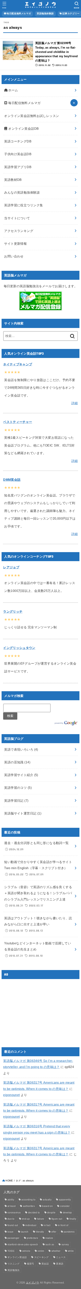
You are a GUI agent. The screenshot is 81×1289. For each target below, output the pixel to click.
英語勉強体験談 (45, 13)
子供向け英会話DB (17, 154)
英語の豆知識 (17, 762)
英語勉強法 (13, 1270)
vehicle (26, 1251)
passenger (13, 1238)
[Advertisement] (36, 1009)
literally (40, 1231)
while (71, 1251)
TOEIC (11, 1251)
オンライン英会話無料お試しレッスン (31, 116)
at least (11, 1206)
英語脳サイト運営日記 (22, 813)
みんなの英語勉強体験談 (22, 192)
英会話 (45, 1263)
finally (72, 1218)
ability (10, 1199)
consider (65, 1206)
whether (56, 1251)
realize (49, 1238)
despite (51, 1212)
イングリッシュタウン (19, 647)
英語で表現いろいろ (21, 749)
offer (53, 1231)
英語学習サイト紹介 (21, 775)
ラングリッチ (12, 611)
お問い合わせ (13, 256)
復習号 (30, 1263)
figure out (57, 1218)
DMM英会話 (11, 479)
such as (49, 1244)
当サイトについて (17, 218)
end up (26, 1218)
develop (67, 1212)
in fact (47, 1225)
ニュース (61, 1257)
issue (10, 1231)
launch (25, 1231)
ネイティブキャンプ (17, 364)
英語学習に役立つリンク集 (23, 205)
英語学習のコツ (18, 787)
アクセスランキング (18, 231)
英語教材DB (13, 179)
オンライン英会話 (17, 1257)
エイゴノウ (32, 1282)
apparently (65, 1199)
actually (47, 1199)
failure (40, 1218)
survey (65, 1244)
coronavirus (14, 1212)
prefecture (32, 1238)
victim (41, 1251)
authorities (29, 1206)
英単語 (59, 1263)
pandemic (69, 1231)
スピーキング (41, 1257)
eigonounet (11, 1095)
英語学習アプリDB (17, 167)
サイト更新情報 (15, 243)
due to (11, 1218)
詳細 (74, 403)
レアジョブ (11, 567)
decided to (34, 1212)
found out (12, 1225)
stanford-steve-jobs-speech (22, 1244)
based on (47, 1206)
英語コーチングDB (17, 141)
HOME (9, 1180)
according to (28, 1199)
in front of (63, 1225)
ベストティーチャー (17, 422)
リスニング (13, 1263)
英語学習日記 (16, 800)
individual (30, 1225)
